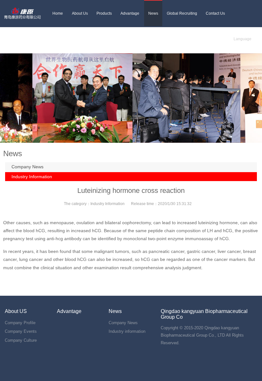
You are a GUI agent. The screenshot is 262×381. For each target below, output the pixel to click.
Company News (27, 166)
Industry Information (32, 176)
